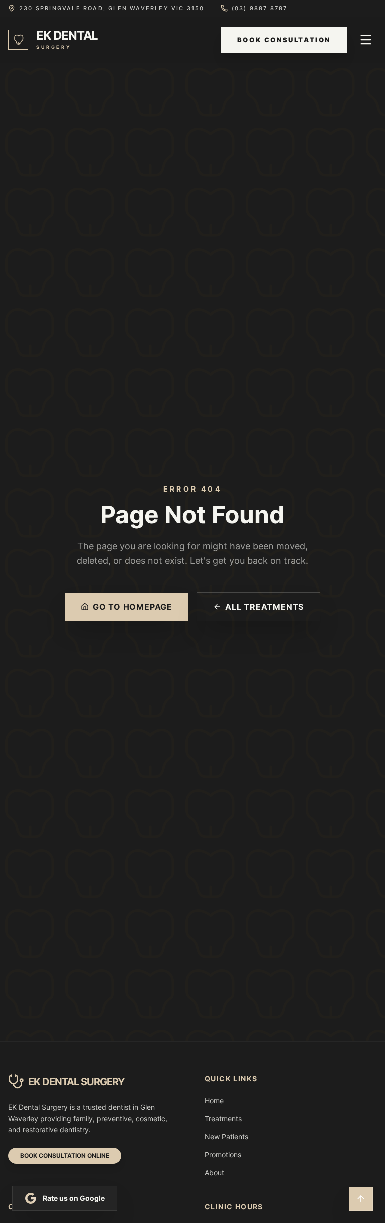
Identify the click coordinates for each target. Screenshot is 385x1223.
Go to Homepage (132, 607)
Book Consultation (284, 40)
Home (214, 1100)
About (214, 1172)
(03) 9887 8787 (260, 8)
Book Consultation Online (64, 1155)
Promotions (223, 1154)
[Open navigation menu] (366, 40)
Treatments (223, 1118)
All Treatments (264, 607)
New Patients (226, 1136)
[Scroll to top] (361, 1199)
